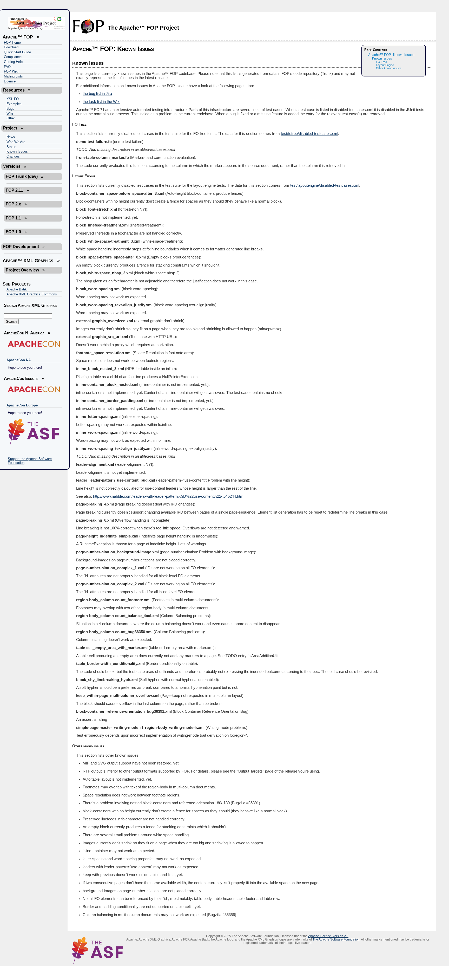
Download (11, 47)
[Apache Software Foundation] (33, 432)
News (10, 137)
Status (11, 147)
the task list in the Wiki (101, 102)
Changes (13, 156)
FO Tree (381, 61)
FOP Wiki (11, 71)
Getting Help (13, 62)
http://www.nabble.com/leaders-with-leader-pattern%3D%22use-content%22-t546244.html (168, 496)
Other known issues (388, 68)
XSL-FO (12, 99)
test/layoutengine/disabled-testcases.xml (324, 185)
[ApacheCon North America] (33, 344)
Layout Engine (385, 65)
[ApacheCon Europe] (33, 389)
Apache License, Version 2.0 (328, 936)
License (10, 81)
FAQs (8, 67)
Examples (14, 104)
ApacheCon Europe (22, 405)
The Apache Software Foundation (336, 939)
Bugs (10, 109)
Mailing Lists (13, 76)
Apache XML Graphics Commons (31, 294)
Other (10, 118)
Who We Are (15, 142)
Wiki (9, 113)
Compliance (13, 57)
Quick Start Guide (17, 52)
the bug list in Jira (97, 94)
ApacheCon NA (18, 360)
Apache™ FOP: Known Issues (391, 55)
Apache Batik (16, 289)
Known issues (382, 58)
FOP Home (12, 42)
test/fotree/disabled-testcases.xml (309, 134)
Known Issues (17, 151)
